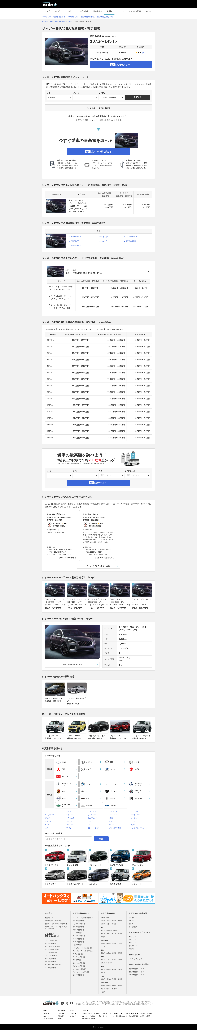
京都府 (114, 959)
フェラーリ (135, 811)
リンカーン (92, 815)
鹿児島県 (115, 989)
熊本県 (120, 985)
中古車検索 (84, 11)
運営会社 (97, 1013)
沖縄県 (103, 992)
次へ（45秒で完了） (99, 151)
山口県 (103, 972)
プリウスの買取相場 (51, 940)
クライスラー (71, 818)
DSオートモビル (94, 828)
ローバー (69, 825)
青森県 (108, 920)
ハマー (133, 821)
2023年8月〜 (76, 237)
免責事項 (150, 1013)
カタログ (71, 11)
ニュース (120, 11)
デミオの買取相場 (50, 968)
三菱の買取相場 (77, 945)
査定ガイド (132, 937)
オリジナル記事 (135, 11)
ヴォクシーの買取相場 (52, 949)
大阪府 (103, 959)
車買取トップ (47, 17)
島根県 (108, 969)
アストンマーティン (138, 815)
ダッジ (47, 818)
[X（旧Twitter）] (67, 1003)
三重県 (120, 953)
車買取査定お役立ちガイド (105, 17)
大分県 (103, 989)
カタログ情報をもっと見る (72, 664)
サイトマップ (110, 1016)
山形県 (108, 924)
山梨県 (103, 937)
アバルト (69, 828)
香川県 (108, 979)
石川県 (120, 943)
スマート (69, 811)
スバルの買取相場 (78, 942)
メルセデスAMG (115, 828)
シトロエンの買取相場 (80, 969)
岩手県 (114, 920)
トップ (47, 11)
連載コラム (132, 949)
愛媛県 (114, 979)
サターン (134, 825)
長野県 (108, 943)
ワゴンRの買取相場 (51, 955)
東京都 (103, 930)
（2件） (144, 52)
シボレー (69, 815)
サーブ (90, 821)
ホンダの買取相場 (78, 927)
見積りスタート (121, 64)
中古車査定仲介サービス (136, 969)
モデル (75, 471)
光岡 (46, 828)
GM (110, 821)
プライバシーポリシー (115, 1013)
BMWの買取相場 (78, 954)
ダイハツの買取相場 (79, 936)
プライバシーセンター (131, 1013)
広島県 (120, 969)
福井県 (103, 946)
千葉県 (103, 933)
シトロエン (92, 811)
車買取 (109, 11)
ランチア (112, 825)
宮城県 (120, 920)
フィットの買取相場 (51, 953)
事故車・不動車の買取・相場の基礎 (56, 924)
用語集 (131, 924)
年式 (48, 93)
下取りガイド (133, 946)
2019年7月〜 (76, 241)
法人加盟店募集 (133, 1016)
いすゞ (47, 811)
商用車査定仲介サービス (136, 975)
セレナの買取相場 (50, 962)
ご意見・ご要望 (145, 1016)
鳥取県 (103, 969)
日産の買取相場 (77, 933)
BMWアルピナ (93, 818)
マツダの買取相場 (78, 939)
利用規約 (142, 1013)
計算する (137, 97)
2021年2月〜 (103, 237)
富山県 (114, 943)
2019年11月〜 (131, 237)
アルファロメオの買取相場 (81, 972)
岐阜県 (108, 953)
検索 (101, 839)
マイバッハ (70, 821)
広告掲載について (121, 1016)
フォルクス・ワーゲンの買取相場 (83, 951)
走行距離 (102, 93)
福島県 (114, 924)
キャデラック (49, 815)
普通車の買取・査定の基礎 (53, 921)
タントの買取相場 (50, 959)
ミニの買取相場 (77, 960)
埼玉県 (115, 930)
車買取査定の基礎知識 (88, 17)
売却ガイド (132, 943)
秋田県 (103, 924)
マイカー (149, 11)
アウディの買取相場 (79, 957)
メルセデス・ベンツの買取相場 (82, 948)
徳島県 (103, 979)
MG (89, 825)
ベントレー (113, 815)
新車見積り (97, 11)
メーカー (50, 471)
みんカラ (73, 1016)
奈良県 (103, 963)
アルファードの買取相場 (52, 946)
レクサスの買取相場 (79, 924)
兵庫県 (108, 959)
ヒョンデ (48, 821)
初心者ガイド (133, 918)
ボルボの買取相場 (78, 975)
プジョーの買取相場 (79, 966)
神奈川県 (109, 930)
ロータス (134, 818)
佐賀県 (108, 985)
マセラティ (113, 811)
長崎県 (114, 985)
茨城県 (108, 933)
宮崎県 (108, 989)
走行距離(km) (130, 471)
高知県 (120, 979)
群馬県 (120, 933)
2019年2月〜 (103, 241)
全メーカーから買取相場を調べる (83, 918)
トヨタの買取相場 (78, 921)
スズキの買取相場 (78, 930)
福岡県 (103, 985)
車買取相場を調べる (59, 17)
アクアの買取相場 (50, 944)
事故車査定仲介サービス (136, 972)
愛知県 (103, 953)
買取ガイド (132, 940)
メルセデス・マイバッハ (139, 828)
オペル (47, 825)
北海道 (103, 920)
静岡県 (114, 953)
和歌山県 (109, 963)
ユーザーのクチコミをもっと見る (98, 566)
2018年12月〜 (132, 241)
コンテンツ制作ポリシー (89, 1016)
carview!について (87, 1013)
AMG (111, 818)
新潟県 (103, 943)
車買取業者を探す (73, 17)
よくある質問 (133, 927)
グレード (76, 93)
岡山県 (114, 969)
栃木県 (114, 933)
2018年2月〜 (76, 246)
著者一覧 (101, 1016)
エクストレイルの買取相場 (53, 965)
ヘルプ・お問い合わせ (136, 959)
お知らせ (104, 1013)
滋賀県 (120, 959)
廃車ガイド (132, 921)
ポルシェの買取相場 (79, 963)
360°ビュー (59, 11)
